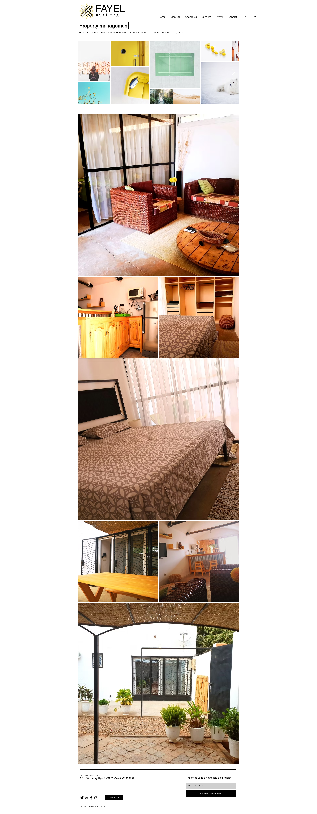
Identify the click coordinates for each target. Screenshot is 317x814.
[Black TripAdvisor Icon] (86, 798)
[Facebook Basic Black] (91, 798)
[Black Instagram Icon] (96, 798)
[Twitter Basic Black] (82, 798)
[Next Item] (234, 72)
